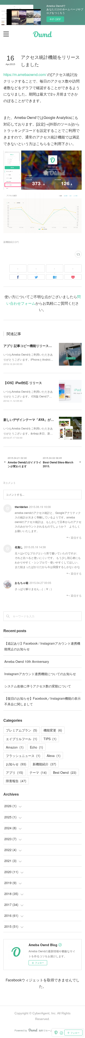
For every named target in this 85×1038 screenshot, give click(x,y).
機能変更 (53, 730)
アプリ (14, 772)
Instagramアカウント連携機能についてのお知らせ (40, 673)
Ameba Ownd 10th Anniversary (26, 661)
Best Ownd (64, 772)
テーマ (38, 772)
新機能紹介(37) (11, 242)
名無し (19, 547)
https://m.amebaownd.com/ (24, 74)
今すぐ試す (55, 19)
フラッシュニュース (23, 755)
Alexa (54, 755)
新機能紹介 (44, 764)
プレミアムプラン (21, 730)
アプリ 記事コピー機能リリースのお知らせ (34, 345)
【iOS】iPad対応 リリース (22, 382)
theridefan (21, 507)
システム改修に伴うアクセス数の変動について (37, 686)
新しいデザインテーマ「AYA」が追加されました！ (39, 419)
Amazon (15, 747)
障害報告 (16, 781)
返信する (76, 537)
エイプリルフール (21, 738)
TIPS (50, 738)
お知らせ (16, 764)
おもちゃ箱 (21, 583)
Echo (36, 747)
